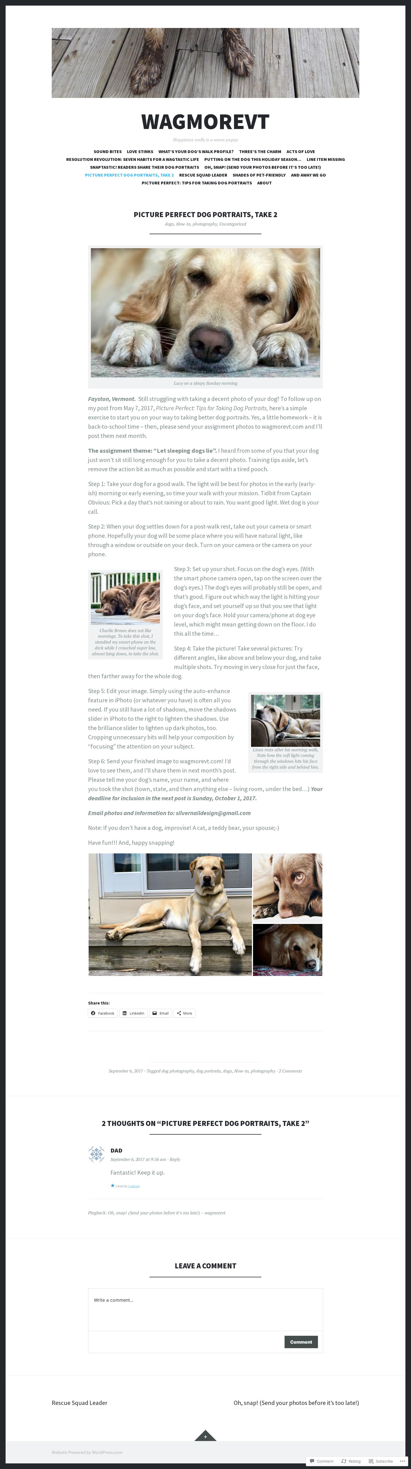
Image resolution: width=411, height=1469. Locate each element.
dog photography (178, 1071)
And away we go (308, 175)
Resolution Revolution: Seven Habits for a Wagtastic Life (132, 159)
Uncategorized (232, 224)
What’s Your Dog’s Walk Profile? (196, 151)
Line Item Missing (326, 159)
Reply (175, 1159)
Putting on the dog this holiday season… (252, 159)
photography (205, 224)
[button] (170, 915)
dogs (169, 224)
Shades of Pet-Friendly (259, 175)
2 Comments (290, 1071)
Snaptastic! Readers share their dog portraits (144, 167)
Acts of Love (301, 151)
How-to (183, 224)
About (264, 183)
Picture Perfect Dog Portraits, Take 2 (129, 175)
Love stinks (140, 151)
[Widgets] (205, 1435)
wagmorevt (205, 121)
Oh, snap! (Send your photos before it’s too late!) (262, 167)
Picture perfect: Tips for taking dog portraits (197, 183)
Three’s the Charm (260, 151)
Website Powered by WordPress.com (87, 1452)
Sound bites (108, 151)
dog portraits (208, 1071)
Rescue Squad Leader (203, 175)
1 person (134, 1186)
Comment (301, 1342)
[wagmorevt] (205, 63)
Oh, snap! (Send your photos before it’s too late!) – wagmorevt (166, 1213)
